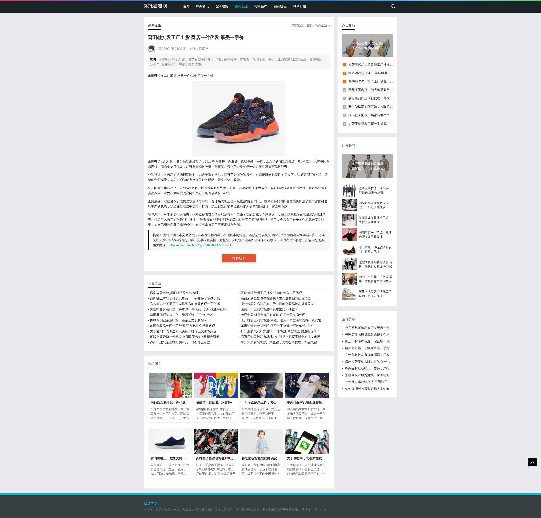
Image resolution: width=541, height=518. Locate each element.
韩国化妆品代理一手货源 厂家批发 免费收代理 (182, 325)
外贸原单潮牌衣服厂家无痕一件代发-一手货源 (377, 328)
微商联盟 (222, 6)
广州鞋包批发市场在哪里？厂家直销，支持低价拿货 (381, 355)
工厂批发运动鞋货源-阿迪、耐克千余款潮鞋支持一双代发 (281, 320)
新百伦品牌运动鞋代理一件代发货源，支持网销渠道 (384, 98)
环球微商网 (155, 6)
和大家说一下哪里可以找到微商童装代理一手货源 (185, 304)
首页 (186, 6)
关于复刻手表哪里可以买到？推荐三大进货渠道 (183, 331)
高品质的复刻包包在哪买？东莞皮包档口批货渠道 (276, 298)
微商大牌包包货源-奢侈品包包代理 (174, 293)
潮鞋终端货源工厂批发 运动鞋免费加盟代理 (271, 293)
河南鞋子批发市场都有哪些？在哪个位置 (377, 115)
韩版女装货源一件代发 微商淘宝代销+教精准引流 (184, 336)
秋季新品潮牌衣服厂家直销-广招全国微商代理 (273, 314)
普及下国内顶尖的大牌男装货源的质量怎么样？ (381, 90)
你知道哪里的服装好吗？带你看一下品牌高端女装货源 (383, 388)
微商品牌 (260, 6)
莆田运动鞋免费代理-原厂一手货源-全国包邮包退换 (277, 325)
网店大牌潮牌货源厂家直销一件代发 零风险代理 (379, 341)
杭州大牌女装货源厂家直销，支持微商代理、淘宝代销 (279, 342)
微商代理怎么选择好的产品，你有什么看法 (180, 342)
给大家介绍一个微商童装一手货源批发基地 (375, 348)
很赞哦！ (238, 258)
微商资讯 (202, 6)
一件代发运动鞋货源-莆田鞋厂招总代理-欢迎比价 (379, 382)
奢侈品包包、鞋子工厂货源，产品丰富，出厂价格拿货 (386, 81)
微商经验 (280, 6)
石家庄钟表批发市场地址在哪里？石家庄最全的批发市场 (280, 336)
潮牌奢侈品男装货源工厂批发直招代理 (375, 64)
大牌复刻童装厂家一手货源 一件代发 (374, 123)
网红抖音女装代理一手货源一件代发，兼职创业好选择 (188, 309)
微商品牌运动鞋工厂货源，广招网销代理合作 (376, 368)
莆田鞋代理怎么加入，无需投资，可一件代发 (181, 314)
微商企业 (241, 6)
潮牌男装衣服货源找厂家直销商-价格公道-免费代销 (381, 375)
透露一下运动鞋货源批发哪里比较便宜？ (269, 309)
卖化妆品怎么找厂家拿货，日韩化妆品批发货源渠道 (277, 304)
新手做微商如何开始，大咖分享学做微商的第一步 (383, 106)
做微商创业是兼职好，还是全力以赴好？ (178, 320)
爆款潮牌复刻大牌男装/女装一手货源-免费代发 (377, 361)
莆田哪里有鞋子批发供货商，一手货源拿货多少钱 (185, 298)
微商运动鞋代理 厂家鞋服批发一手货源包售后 (380, 73)
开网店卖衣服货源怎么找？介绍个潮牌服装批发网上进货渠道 (388, 334)
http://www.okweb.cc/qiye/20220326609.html (200, 245)
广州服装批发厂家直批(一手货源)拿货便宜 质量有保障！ (280, 331)
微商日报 (299, 6)
